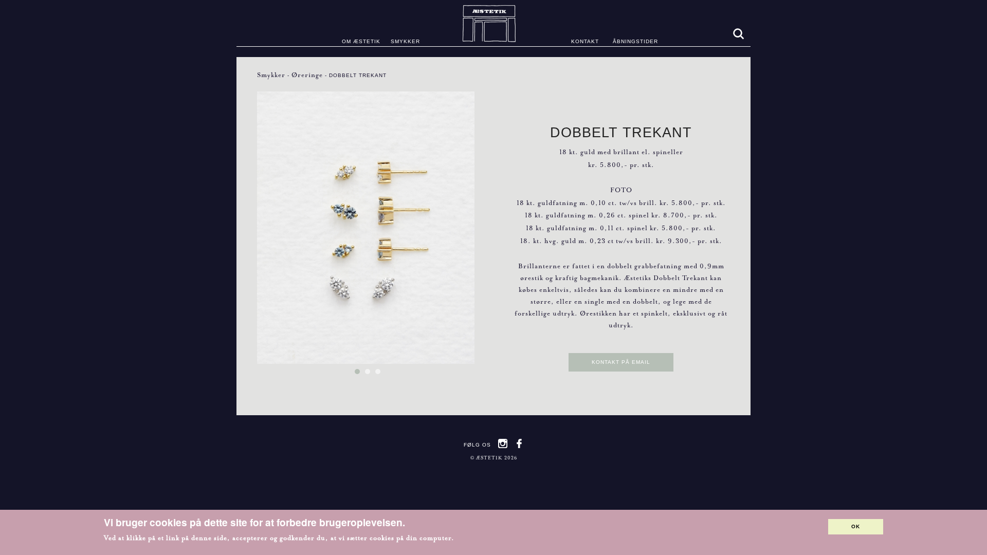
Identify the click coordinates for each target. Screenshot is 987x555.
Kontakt (585, 41)
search (737, 33)
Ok (855, 526)
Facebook (519, 443)
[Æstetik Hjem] (493, 23)
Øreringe (307, 75)
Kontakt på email (621, 362)
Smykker (405, 41)
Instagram (502, 443)
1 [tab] (360, 377)
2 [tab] (370, 377)
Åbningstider (635, 41)
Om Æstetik (361, 41)
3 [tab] (380, 377)
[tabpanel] (366, 229)
